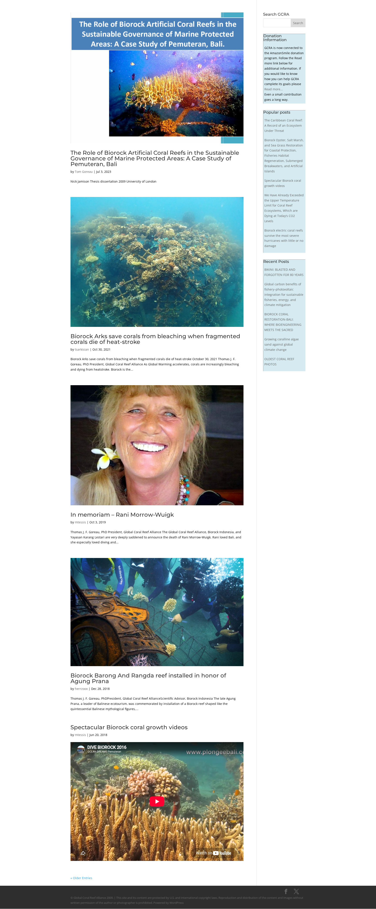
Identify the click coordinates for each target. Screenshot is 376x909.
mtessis (80, 522)
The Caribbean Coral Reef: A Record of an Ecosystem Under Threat (283, 125)
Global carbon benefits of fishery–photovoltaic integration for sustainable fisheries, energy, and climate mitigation (283, 294)
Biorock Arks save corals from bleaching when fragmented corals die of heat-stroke (155, 339)
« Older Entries (81, 878)
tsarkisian (82, 349)
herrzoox (81, 689)
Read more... (273, 89)
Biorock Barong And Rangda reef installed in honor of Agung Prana (148, 678)
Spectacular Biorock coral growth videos (129, 727)
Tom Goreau (84, 172)
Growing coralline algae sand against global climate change (281, 344)
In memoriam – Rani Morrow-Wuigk (122, 514)
